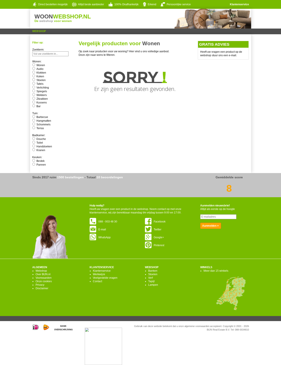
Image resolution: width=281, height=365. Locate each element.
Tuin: (35, 113)
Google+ (159, 237)
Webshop (39, 31)
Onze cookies (44, 281)
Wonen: (36, 61)
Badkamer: (38, 135)
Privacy (40, 284)
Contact (97, 281)
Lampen (153, 284)
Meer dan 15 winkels (216, 270)
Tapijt (151, 281)
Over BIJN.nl (43, 274)
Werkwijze (99, 274)
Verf (150, 277)
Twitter (157, 229)
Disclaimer (42, 288)
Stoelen (152, 274)
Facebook (160, 221)
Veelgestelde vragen (105, 277)
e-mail (232, 55)
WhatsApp (104, 237)
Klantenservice (239, 4)
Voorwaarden (44, 277)
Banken (152, 270)
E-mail (102, 229)
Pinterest (159, 245)
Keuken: (37, 157)
